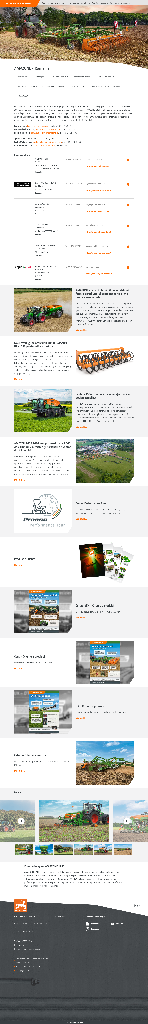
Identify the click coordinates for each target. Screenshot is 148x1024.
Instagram (95, 929)
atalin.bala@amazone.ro (44, 145)
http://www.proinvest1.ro (97, 166)
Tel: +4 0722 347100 (73, 225)
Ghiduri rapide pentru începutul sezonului (105, 86)
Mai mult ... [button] (81, 330)
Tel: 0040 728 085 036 (73, 267)
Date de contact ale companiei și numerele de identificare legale (66, 3)
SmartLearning (77, 86)
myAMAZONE (21, 96)
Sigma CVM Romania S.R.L (96, 183)
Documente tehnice (59, 77)
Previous (21, 821)
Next (126, 821)
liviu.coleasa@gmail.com (95, 225)
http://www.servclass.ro (97, 211)
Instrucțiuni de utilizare (82, 77)
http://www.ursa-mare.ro (97, 253)
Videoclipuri (40, 77)
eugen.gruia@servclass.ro (96, 204)
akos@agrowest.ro (93, 267)
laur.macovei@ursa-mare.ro (97, 246)
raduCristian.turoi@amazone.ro (44, 133)
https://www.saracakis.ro (97, 190)
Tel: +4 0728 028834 (73, 204)
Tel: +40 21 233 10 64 (73, 183)
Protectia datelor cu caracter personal (105, 3)
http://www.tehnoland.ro (97, 232)
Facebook (95, 923)
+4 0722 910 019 (27, 941)
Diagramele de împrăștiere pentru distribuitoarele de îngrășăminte (40, 86)
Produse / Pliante (22, 77)
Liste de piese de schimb (107, 77)
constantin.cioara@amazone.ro (48, 129)
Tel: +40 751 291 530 (73, 159)
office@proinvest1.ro (94, 159)
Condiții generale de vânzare (26, 970)
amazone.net (126, 3)
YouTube (119, 923)
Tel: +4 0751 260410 (73, 246)
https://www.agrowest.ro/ (98, 274)
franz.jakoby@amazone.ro (38, 126)
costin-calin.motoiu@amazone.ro (47, 142)
